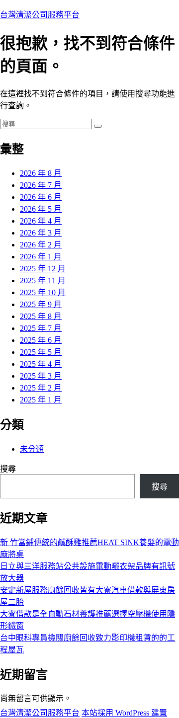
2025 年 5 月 (41, 352)
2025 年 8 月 (41, 316)
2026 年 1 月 (41, 256)
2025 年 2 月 (41, 388)
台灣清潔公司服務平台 (40, 14)
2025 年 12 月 (43, 268)
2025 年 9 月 (41, 304)
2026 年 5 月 (41, 209)
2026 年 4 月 (41, 221)
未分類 (32, 449)
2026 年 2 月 (41, 244)
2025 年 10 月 (43, 292)
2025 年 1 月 (41, 400)
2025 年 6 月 (41, 340)
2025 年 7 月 (41, 328)
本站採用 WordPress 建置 (124, 713)
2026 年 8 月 (41, 173)
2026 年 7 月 (41, 185)
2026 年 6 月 (41, 197)
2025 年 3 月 (41, 376)
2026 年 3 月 (41, 233)
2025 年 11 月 (43, 280)
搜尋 (8, 469)
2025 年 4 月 (41, 364)
